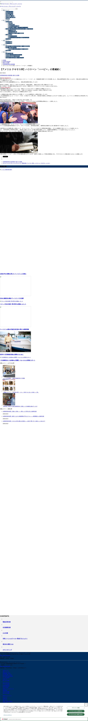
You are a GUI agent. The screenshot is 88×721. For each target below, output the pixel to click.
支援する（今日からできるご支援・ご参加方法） (18, 46)
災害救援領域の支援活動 (6, 75)
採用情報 (8, 18)
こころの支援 (6, 684)
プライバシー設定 (76, 707)
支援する (5, 44)
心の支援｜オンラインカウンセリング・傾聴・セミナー (19, 29)
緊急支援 (24, 163)
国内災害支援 (9, 21)
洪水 (33, 163)
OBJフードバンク (12, 36)
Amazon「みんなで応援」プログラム (15, 57)
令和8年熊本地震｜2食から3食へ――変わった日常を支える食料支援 (20, 411)
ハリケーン (37, 163)
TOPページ (5, 670)
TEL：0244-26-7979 (5, 666)
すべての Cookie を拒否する (75, 711)
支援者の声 (8, 50)
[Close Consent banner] (86, 704)
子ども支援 (8, 39)
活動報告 (5, 690)
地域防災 (10, 23)
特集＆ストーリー (7, 695)
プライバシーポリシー (8, 714)
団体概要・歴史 (9, 14)
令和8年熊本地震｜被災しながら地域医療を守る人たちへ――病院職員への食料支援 (23, 416)
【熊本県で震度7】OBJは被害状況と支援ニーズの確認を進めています (20, 406)
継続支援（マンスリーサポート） (14, 54)
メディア (5, 697)
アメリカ (29, 163)
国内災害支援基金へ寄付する (13, 56)
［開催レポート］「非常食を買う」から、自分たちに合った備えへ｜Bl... (21, 392)
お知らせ (5, 679)
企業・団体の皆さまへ (11, 47)
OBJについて (6, 10)
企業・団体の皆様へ (8, 701)
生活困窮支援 (9, 34)
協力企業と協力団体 (10, 17)
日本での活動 (9, 41)
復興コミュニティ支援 (13, 26)
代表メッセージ (9, 13)
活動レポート (6, 40)
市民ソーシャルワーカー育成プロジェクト (18, 37)
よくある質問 (6, 677)
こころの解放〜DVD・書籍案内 (16, 33)
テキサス (43, 163)
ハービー (48, 163)
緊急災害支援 (11, 24)
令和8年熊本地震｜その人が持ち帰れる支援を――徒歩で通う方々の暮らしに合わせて (24, 421)
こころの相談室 (12, 30)
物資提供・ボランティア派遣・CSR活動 (18, 49)
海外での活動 (9, 43)
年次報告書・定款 (10, 16)
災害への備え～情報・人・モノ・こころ (18, 27)
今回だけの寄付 (9, 53)
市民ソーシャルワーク (8, 688)
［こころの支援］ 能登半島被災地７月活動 (14, 378)
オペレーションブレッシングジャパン (12, 163)
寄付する (5, 52)
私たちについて (9, 11)
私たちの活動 (6, 20)
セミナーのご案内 (12, 31)
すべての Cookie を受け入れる (75, 714)
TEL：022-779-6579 (5, 655)
